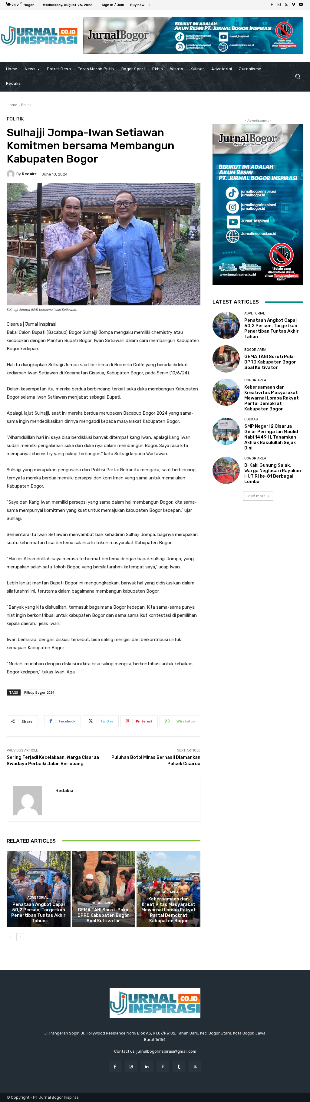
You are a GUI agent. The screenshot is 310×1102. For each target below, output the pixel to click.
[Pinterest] (163, 1066)
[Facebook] (271, 4)
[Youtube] (301, 4)
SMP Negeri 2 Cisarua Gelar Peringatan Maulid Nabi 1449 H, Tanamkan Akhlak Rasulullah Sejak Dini (271, 437)
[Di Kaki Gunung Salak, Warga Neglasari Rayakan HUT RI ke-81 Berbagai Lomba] (226, 470)
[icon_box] (140, 5)
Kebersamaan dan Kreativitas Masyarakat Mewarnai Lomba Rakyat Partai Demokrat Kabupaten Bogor (168, 909)
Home (12, 104)
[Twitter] (286, 4)
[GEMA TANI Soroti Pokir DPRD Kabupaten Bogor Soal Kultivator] (104, 889)
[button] (297, 76)
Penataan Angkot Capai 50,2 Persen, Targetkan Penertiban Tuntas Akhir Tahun (38, 912)
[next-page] (20, 937)
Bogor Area (103, 903)
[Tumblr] (179, 1066)
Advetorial (37, 897)
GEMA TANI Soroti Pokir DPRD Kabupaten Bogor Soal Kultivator (103, 915)
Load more (255, 495)
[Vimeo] (293, 4)
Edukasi (251, 419)
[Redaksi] (11, 174)
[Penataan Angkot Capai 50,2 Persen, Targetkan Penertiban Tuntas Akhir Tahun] (39, 889)
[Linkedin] (147, 1066)
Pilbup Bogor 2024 (39, 692)
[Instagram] (279, 4)
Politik (26, 104)
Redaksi (30, 174)
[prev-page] (10, 937)
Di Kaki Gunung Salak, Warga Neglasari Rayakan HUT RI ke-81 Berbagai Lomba (272, 473)
